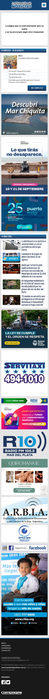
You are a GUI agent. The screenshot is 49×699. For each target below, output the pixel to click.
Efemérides (6, 648)
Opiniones (5, 646)
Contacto (5, 650)
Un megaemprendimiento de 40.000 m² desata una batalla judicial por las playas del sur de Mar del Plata (33, 286)
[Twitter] (8, 683)
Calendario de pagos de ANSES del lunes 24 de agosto (32, 257)
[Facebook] (3, 683)
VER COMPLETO (37, 88)
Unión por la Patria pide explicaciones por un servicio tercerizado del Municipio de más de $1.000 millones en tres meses (34, 271)
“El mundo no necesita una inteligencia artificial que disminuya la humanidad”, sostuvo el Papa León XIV (33, 300)
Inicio (3, 643)
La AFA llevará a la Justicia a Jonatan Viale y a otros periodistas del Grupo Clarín (34, 245)
